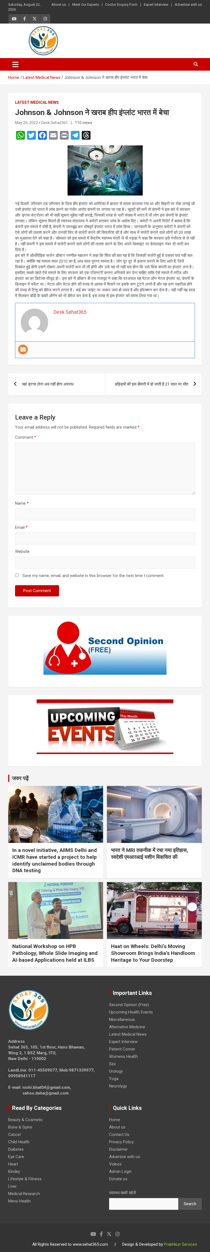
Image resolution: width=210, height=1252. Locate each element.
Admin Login (120, 1171)
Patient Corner (122, 1049)
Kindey (14, 1171)
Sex (112, 1063)
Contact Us (119, 1134)
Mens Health (19, 1201)
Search (190, 1203)
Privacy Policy (121, 1141)
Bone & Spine (20, 1127)
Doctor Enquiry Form (121, 4)
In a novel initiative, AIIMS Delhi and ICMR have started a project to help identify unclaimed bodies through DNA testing (54, 860)
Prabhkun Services (180, 1244)
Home (114, 1119)
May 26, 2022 (26, 122)
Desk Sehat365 (54, 122)
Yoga (113, 1078)
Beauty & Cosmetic (25, 1119)
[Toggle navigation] (15, 64)
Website (22, 551)
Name (22, 503)
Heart (13, 1164)
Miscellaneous (122, 1019)
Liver (12, 1186)
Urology (116, 1071)
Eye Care (16, 1156)
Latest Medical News (37, 102)
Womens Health (123, 1056)
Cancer (14, 1134)
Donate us (118, 1178)
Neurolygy (118, 1086)
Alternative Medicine (127, 1026)
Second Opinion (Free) (129, 1004)
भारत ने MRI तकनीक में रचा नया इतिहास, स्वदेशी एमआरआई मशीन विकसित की (149, 853)
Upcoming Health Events (131, 1012)
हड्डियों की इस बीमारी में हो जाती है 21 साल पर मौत (151, 384)
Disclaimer (118, 1149)
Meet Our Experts (85, 4)
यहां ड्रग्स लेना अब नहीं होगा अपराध (48, 384)
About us (58, 4)
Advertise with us (188, 4)
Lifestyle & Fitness (25, 1178)
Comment (25, 437)
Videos (115, 1164)
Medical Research (24, 1193)
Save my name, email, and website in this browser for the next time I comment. (93, 575)
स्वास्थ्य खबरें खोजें (122, 1192)
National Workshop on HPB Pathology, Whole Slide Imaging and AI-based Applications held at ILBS (55, 953)
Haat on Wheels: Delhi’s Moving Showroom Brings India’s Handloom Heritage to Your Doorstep (153, 953)
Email (21, 527)
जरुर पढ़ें (20, 778)
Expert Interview (156, 4)
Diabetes (16, 1149)
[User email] (23, 349)
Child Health (19, 1141)
